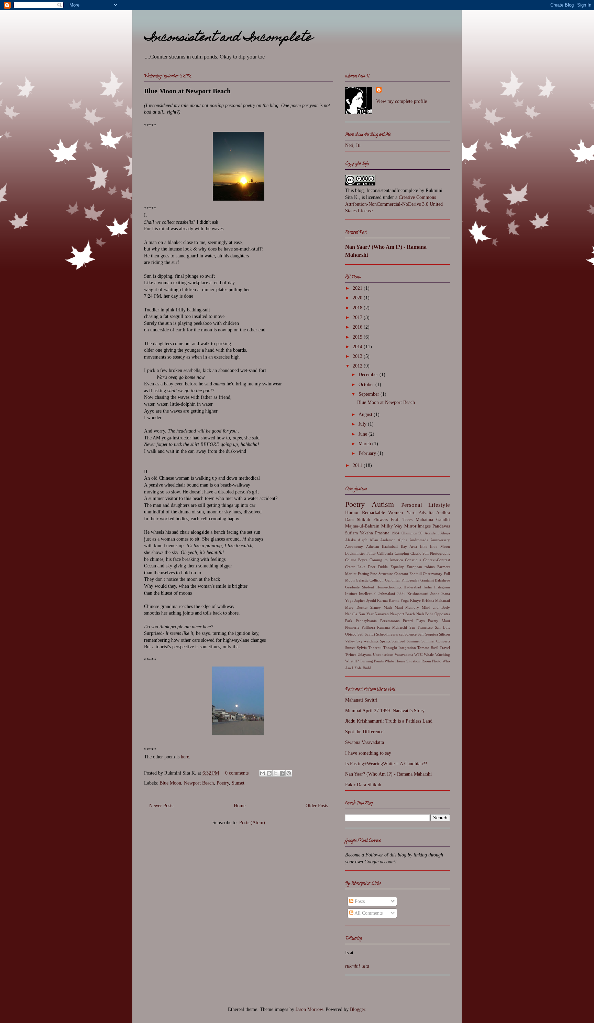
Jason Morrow (309, 1009)
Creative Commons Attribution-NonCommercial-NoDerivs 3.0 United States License (394, 204)
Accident (432, 533)
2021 (358, 288)
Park (348, 621)
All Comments (368, 913)
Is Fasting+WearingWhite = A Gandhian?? (386, 763)
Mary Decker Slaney (363, 607)
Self (421, 634)
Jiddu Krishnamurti (413, 594)
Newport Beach (199, 783)
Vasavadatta (404, 654)
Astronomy (354, 546)
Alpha (402, 540)
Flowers (380, 519)
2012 (358, 366)
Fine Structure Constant (389, 574)
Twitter (350, 654)
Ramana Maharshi (392, 627)
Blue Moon (170, 783)
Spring (385, 641)
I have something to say (368, 753)
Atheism (372, 546)
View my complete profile (401, 101)
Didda (383, 567)
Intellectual (367, 594)
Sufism (351, 533)
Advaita (426, 512)
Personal (411, 505)
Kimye (415, 600)
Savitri (370, 634)
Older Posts (317, 805)
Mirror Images (417, 526)
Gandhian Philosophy (402, 580)
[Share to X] (275, 773)
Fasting (363, 574)
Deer (371, 567)
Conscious (413, 560)
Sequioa (431, 634)
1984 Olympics (403, 533)
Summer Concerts (435, 641)
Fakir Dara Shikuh (363, 784)
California (385, 553)
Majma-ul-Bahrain (362, 526)
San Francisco (421, 627)
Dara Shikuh (357, 519)
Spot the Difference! (365, 731)
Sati (360, 634)
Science (411, 634)
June (363, 434)
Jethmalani (386, 594)
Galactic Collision (370, 580)
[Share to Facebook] (282, 773)
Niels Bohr (424, 614)
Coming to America (386, 560)
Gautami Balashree (435, 580)
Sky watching (367, 641)
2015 (358, 337)
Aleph (362, 540)
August (366, 414)
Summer (413, 641)
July (363, 424)
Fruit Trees (402, 519)
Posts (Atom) (252, 822)
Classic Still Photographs (430, 553)
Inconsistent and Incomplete (228, 38)
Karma (382, 600)
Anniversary (440, 540)
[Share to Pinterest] (288, 773)
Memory (412, 607)
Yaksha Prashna (374, 533)
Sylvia (362, 648)
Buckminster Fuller (360, 553)
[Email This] (262, 773)
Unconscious (383, 654)
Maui (399, 607)
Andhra (443, 512)
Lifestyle (439, 505)
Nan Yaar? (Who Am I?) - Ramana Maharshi (388, 774)
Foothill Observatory (426, 574)
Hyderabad (412, 587)
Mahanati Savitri (361, 700)
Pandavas (441, 526)
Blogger (357, 1009)
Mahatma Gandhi (433, 519)
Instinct (351, 594)
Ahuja (445, 533)
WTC (418, 654)
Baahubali (390, 546)
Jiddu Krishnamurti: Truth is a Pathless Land (388, 721)
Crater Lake (355, 567)
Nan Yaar (366, 614)
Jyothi (371, 600)
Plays (420, 621)
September (370, 394)
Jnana (434, 594)
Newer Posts (161, 805)
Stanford (398, 641)
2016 (358, 327)
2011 (358, 465)
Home (239, 805)
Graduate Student (359, 587)
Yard (411, 512)
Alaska (350, 540)
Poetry (223, 783)
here (185, 756)
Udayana (365, 654)
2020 (358, 297)
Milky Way (392, 526)
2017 (358, 317)
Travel (445, 648)
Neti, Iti (353, 145)
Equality (397, 567)
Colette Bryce (356, 560)
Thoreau (375, 648)
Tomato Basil (427, 648)
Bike (423, 546)
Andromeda (418, 540)
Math (388, 607)
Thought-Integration (399, 648)
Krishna (428, 600)
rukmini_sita (357, 966)
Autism (383, 504)
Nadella (351, 614)
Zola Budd (362, 668)
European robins (421, 567)
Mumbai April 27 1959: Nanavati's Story (385, 710)
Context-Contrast (436, 560)
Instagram (442, 587)
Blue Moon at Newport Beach (187, 91)
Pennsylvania (366, 621)
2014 (358, 346)
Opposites (442, 614)
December (369, 374)
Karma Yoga (399, 600)
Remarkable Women (382, 512)
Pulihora (368, 627)
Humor (352, 512)
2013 (358, 356)
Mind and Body (436, 607)
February (368, 453)
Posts (359, 901)
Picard (408, 621)
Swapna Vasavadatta (364, 742)
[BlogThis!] (269, 773)
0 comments (237, 773)
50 (420, 533)
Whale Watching (437, 654)
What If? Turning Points (364, 661)
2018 (358, 307)
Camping (402, 553)
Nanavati (382, 614)
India (428, 587)
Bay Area (409, 546)
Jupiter (359, 600)
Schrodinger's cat (389, 634)
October (367, 384)
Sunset (238, 783)
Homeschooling (389, 587)
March (365, 443)
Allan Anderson (382, 540)
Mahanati (442, 600)
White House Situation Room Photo (413, 661)
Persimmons (389, 621)
